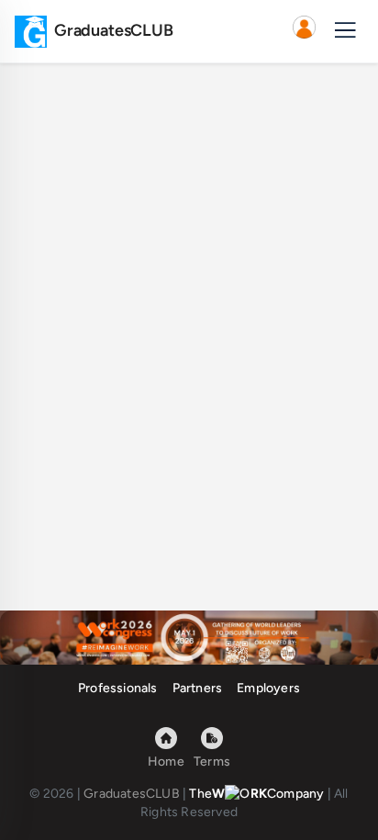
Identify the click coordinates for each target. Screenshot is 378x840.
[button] (304, 31)
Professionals (118, 688)
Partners (197, 688)
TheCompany (256, 793)
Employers (268, 688)
